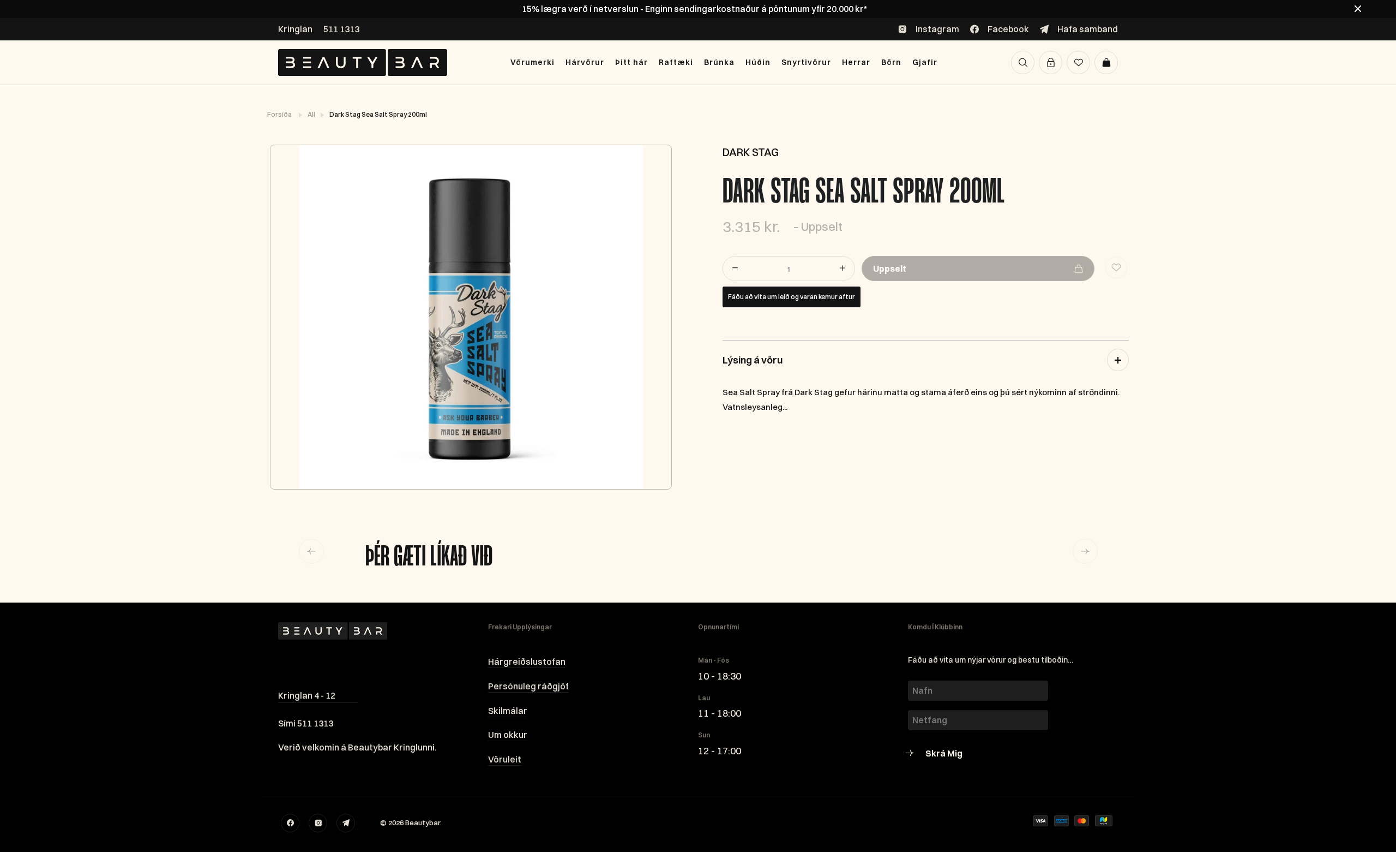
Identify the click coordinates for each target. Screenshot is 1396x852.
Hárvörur (584, 62)
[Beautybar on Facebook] (290, 823)
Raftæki (676, 62)
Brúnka (719, 62)
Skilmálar (507, 710)
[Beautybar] (362, 62)
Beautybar (422, 822)
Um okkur (507, 734)
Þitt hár (631, 62)
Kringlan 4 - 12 (306, 695)
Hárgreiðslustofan (526, 661)
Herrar (856, 62)
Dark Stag (751, 152)
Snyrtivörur (806, 62)
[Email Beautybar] (345, 823)
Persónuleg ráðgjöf (528, 686)
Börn (891, 62)
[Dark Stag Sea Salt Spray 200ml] (470, 317)
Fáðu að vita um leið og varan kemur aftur (791, 297)
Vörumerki (532, 62)
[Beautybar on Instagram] (318, 823)
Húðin (758, 62)
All (312, 114)
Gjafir (924, 62)
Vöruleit (504, 759)
